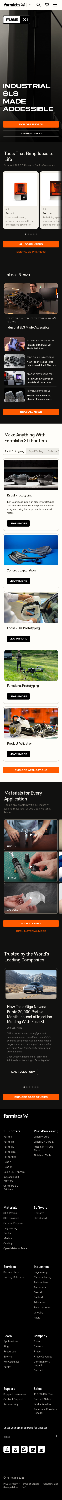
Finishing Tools (42, 1155)
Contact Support (13, 1399)
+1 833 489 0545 (44, 1394)
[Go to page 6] (38, 1087)
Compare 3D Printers (10, 1187)
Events (7, 1356)
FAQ (24, 1487)
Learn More (18, 523)
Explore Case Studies (31, 1097)
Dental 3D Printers (31, 252)
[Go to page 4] (33, 234)
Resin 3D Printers (14, 1172)
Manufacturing (42, 1277)
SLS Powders (11, 1218)
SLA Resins (10, 1213)
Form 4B (8, 1141)
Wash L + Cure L (44, 1141)
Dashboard (40, 1218)
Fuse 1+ (7, 1167)
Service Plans (11, 1272)
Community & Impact (42, 1363)
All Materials (31, 923)
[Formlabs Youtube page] (32, 1449)
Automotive (41, 1282)
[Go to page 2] (28, 234)
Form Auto (9, 1156)
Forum (7, 1366)
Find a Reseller (42, 1404)
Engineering (10, 1228)
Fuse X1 (8, 1161)
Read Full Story (22, 1072)
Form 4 (7, 1136)
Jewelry (38, 1312)
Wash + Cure (41, 1136)
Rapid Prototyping (14, 451)
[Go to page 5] (36, 234)
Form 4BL (9, 1151)
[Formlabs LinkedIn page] (41, 1449)
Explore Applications (31, 770)
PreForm (39, 1213)
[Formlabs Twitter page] (15, 1449)
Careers (38, 1346)
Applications (10, 1341)
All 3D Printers (31, 244)
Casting (8, 1243)
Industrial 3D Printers (11, 1178)
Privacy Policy (10, 1483)
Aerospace (40, 1287)
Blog (6, 1346)
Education (39, 1302)
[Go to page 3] (31, 234)
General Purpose (13, 1223)
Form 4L (8, 1146)
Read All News (31, 412)
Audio (37, 1317)
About (37, 1341)
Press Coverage (43, 1356)
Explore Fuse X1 (31, 124)
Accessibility (10, 1404)
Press (37, 1351)
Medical (8, 1238)
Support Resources (14, 1394)
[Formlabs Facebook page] (6, 1449)
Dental (7, 1233)
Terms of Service (30, 1483)
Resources (9, 1351)
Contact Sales (31, 133)
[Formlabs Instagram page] (24, 1449)
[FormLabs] (14, 4)
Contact (39, 1370)
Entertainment (43, 1307)
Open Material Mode (31, 931)
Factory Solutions (13, 1277)
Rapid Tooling (36, 451)
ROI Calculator (11, 1361)
